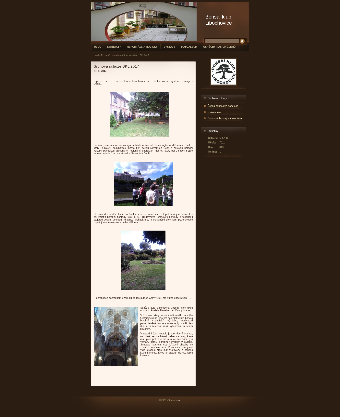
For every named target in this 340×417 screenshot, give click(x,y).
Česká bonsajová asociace (223, 105)
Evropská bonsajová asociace (225, 118)
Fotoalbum (189, 46)
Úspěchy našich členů (219, 46)
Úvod (97, 46)
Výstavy (169, 46)
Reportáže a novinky (142, 46)
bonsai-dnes (214, 112)
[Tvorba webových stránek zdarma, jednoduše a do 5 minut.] (179, 400)
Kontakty (114, 46)
